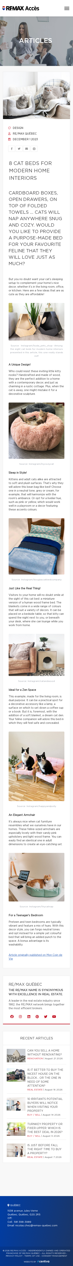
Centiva (43, 1261)
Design (17, 128)
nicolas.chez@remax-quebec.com (36, 1225)
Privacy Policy (14, 1256)
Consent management (54, 1256)
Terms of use (32, 1256)
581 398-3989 (22, 1222)
